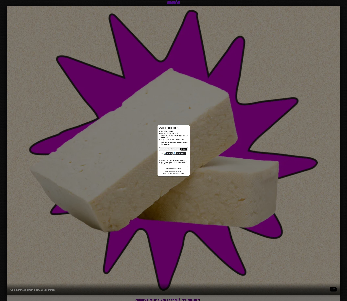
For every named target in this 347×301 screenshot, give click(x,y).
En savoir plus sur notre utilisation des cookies (173, 173)
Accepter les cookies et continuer (173, 168)
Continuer (184, 149)
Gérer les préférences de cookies (173, 171)
